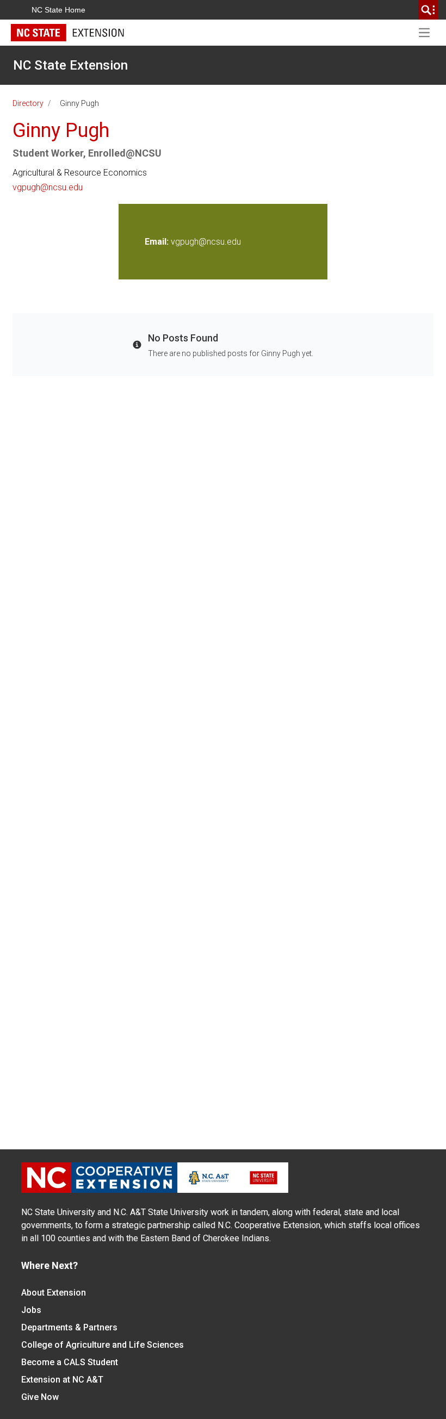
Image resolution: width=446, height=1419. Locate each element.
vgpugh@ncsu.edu (48, 187)
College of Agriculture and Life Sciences (102, 1345)
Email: (158, 241)
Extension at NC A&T (62, 1379)
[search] (428, 10)
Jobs (31, 1310)
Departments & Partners (69, 1327)
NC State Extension (70, 65)
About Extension (53, 1292)
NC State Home (58, 9)
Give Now (40, 1397)
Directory (28, 103)
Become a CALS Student (69, 1362)
